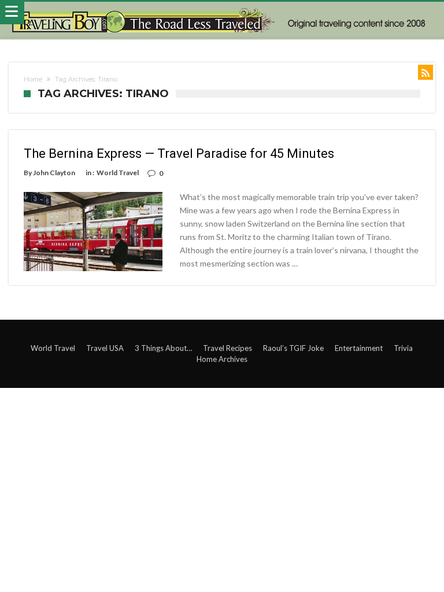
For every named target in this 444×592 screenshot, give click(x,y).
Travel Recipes (227, 348)
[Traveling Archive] (222, 19)
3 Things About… (163, 348)
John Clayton (54, 172)
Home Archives (222, 359)
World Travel (118, 172)
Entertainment (359, 348)
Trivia (403, 348)
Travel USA (105, 348)
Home (33, 79)
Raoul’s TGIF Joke (293, 348)
